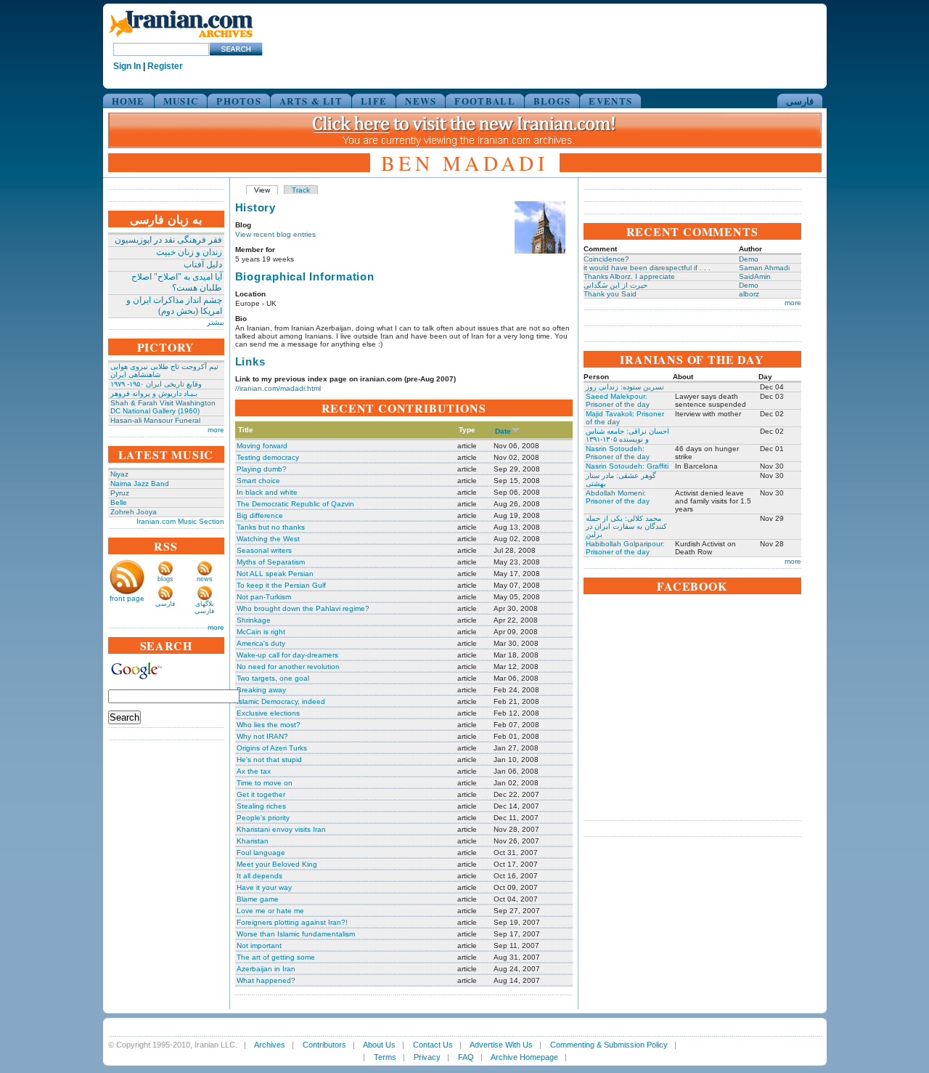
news (205, 579)
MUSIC (181, 101)
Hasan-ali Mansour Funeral (155, 420)
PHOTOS (238, 101)
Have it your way (264, 887)
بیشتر (215, 322)
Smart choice (258, 481)
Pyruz (119, 493)
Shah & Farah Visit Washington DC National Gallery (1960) (163, 407)
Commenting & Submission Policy (609, 1044)
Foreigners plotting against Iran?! (292, 922)
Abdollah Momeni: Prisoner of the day (618, 497)
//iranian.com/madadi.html (278, 388)
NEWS (420, 101)
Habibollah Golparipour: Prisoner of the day (625, 548)
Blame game (258, 899)
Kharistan (253, 841)
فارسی (800, 101)
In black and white (267, 492)
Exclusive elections (268, 713)
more (216, 430)
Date (503, 431)
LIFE (374, 101)
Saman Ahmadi (764, 268)
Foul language (261, 853)
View (262, 190)
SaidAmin (755, 276)
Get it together (261, 794)
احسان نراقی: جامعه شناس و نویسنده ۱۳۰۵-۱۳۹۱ (627, 435)
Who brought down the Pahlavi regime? (303, 608)
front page (127, 598)
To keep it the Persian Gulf (281, 585)
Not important (259, 945)
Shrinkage (254, 620)
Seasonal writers (264, 550)
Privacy (427, 1057)
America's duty (261, 643)
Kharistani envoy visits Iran (281, 829)
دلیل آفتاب (203, 264)
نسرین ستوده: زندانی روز (625, 387)
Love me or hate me (270, 911)
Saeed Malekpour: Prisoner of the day (618, 400)
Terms (385, 1057)
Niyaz (119, 474)
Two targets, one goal (273, 678)
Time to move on (264, 783)
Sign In (127, 66)
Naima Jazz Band (139, 483)
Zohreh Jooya (133, 512)
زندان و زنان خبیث (189, 252)
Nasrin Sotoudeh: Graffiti (627, 466)
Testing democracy (268, 457)
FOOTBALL (484, 101)
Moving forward (262, 446)
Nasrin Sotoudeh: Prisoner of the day (618, 453)
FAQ (466, 1057)
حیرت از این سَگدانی (615, 285)
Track (301, 190)
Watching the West (268, 539)
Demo (748, 259)
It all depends (259, 876)
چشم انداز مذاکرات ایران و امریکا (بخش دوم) (174, 305)
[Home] (180, 38)
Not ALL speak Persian (275, 574)
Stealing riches (261, 806)
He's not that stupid (269, 760)
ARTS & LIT (311, 101)
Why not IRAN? (262, 736)
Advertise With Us (501, 1044)
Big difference (260, 515)
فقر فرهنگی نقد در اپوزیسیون (168, 240)
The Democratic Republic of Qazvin (295, 504)
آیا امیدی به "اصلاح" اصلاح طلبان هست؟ (176, 282)
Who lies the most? (268, 725)
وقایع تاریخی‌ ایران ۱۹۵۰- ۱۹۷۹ (156, 384)
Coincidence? (606, 259)
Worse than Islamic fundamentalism (296, 934)
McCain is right (261, 632)
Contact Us (433, 1044)
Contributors (324, 1044)
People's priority (263, 818)
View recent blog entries (275, 234)
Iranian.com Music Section (180, 521)
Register (165, 66)
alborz (749, 294)
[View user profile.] (540, 251)
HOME (128, 101)
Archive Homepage (524, 1057)
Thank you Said (610, 294)
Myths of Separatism (271, 562)
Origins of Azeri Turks (272, 748)
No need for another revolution (288, 667)
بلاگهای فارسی (204, 607)
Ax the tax (254, 771)
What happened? (266, 980)
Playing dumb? (262, 469)
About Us (379, 1044)
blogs (165, 579)
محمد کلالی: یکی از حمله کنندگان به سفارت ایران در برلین (626, 526)
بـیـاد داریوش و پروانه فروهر (153, 393)
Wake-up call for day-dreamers (287, 655)
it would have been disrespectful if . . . (647, 268)
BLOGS (552, 101)
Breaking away (261, 690)
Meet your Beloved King (277, 864)
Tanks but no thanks (271, 527)
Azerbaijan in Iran (266, 969)
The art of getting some (276, 957)
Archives (269, 1044)
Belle (118, 502)
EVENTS (610, 101)
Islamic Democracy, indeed (281, 701)
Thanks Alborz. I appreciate (629, 276)
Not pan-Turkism (264, 597)
